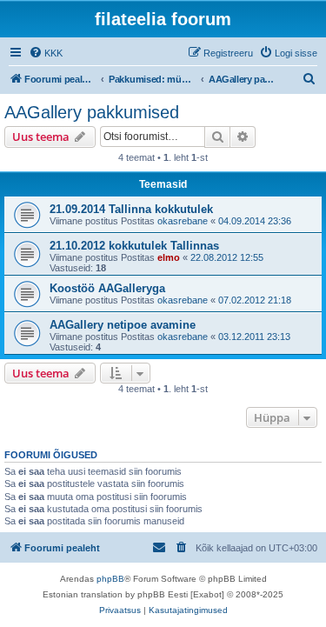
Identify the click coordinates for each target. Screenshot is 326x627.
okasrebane (182, 221)
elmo (168, 257)
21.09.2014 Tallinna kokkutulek (131, 209)
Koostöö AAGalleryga (107, 288)
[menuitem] (46, 53)
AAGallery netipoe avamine (123, 324)
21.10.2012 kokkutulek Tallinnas (134, 245)
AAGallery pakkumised (91, 112)
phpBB (110, 579)
